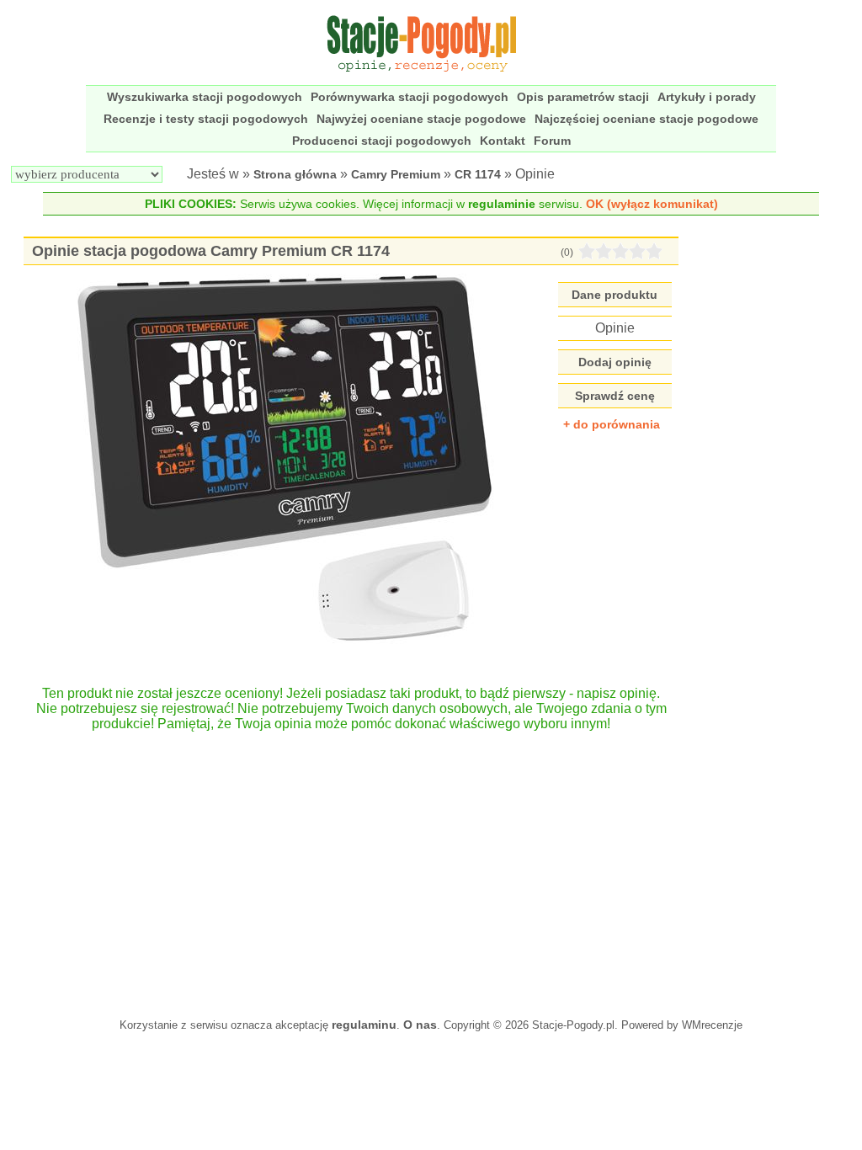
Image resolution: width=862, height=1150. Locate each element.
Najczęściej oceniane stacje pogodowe (646, 118)
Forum (552, 140)
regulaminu (364, 1024)
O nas (420, 1024)
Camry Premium (395, 174)
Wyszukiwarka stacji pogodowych (204, 97)
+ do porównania (611, 424)
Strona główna (295, 174)
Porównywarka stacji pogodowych (409, 97)
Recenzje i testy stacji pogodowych (206, 118)
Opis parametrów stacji (583, 97)
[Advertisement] (351, 866)
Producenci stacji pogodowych (381, 140)
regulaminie (501, 203)
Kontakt (502, 140)
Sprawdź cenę (615, 395)
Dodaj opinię (615, 362)
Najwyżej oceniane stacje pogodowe (421, 118)
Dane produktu (614, 294)
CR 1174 (478, 174)
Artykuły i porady (706, 97)
